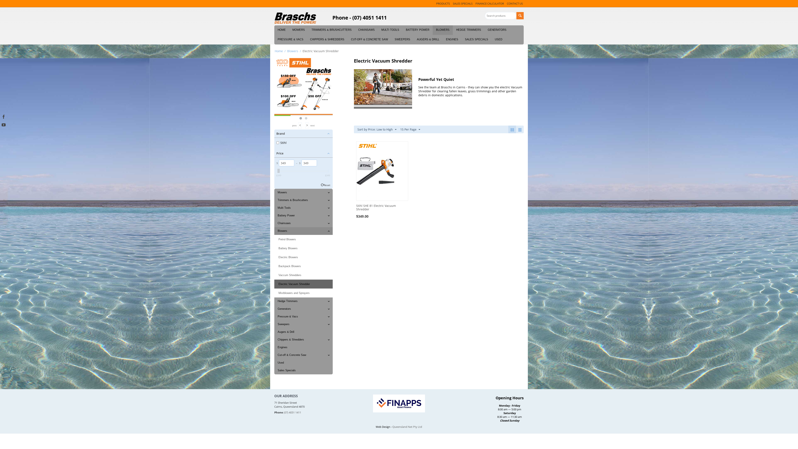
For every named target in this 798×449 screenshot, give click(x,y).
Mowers (298, 29)
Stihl (283, 143)
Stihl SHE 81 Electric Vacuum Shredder (376, 207)
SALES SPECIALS (463, 3)
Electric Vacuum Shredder (294, 284)
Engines (452, 39)
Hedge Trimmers (468, 29)
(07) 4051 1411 (292, 412)
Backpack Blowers (289, 266)
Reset (327, 185)
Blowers (442, 29)
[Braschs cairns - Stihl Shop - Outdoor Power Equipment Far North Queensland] (295, 18)
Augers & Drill (428, 39)
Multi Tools (390, 29)
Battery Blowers (288, 248)
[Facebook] (3, 116)
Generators (497, 29)
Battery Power (417, 29)
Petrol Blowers (287, 239)
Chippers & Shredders (327, 39)
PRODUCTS (443, 3)
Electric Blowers (288, 257)
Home (282, 29)
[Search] (520, 15)
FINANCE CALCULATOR (489, 3)
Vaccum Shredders (289, 275)
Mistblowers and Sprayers (294, 293)
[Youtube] (3, 124)
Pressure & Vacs (290, 39)
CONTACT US (515, 3)
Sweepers (402, 39)
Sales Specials (476, 39)
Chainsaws (366, 29)
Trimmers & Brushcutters (332, 29)
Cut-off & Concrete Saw (369, 39)
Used (498, 39)
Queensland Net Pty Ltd (407, 427)
